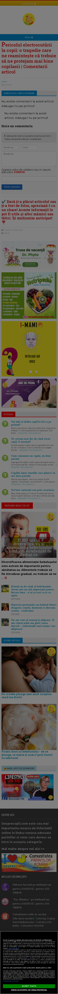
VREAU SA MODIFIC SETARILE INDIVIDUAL (29, 990)
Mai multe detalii (14, 948)
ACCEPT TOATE (29, 986)
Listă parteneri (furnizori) (10, 981)
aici (28, 958)
